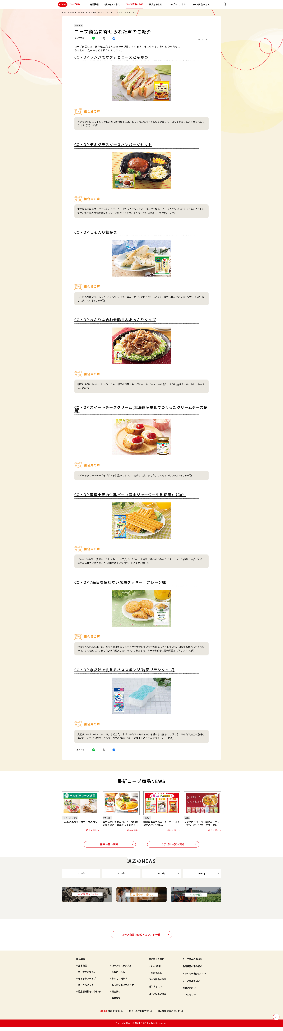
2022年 (201, 873)
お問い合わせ (189, 987)
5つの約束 (156, 966)
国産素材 (116, 991)
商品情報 (94, 4)
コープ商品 (75, 4)
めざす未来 (156, 972)
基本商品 (82, 965)
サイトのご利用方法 (139, 1011)
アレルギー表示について (194, 973)
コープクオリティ (87, 972)
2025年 (81, 873)
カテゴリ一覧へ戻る (173, 844)
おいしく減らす (119, 978)
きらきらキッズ (86, 984)
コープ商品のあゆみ (192, 959)
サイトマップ (189, 995)
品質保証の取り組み (192, 966)
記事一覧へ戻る (109, 844)
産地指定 (116, 997)
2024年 (121, 873)
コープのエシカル (177, 4)
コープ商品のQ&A (200, 4)
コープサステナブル (121, 965)
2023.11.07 (203, 39)
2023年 (161, 873)
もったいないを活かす (123, 984)
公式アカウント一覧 (141, 934)
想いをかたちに (112, 4)
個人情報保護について (169, 1011)
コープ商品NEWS (134, 4)
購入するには (155, 4)
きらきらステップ (87, 978)
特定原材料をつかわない (90, 991)
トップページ (68, 12)
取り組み (98, 12)
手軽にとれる (118, 972)
